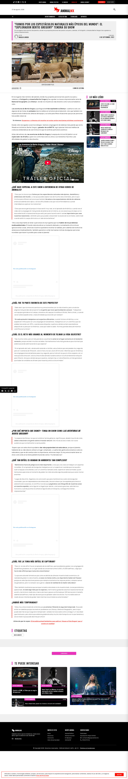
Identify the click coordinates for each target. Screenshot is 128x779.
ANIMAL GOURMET (85, 2)
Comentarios (64, 653)
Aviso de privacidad (53, 740)
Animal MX (68, 740)
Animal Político (69, 733)
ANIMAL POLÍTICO (54, 2)
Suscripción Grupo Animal (88, 735)
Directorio (51, 738)
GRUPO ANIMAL (42, 2)
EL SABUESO (65, 2)
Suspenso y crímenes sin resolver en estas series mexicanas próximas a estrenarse (52, 120)
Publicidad (83, 733)
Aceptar (119, 774)
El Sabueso (68, 738)
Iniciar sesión (110, 2)
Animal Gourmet (70, 735)
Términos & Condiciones (87, 748)
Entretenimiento (50, 17)
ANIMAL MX (74, 2)
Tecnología (73, 17)
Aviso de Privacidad (42, 775)
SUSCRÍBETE (101, 2)
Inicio (49, 733)
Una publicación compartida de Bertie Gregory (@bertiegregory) (35, 296)
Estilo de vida (63, 17)
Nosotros (50, 735)
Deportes (84, 17)
